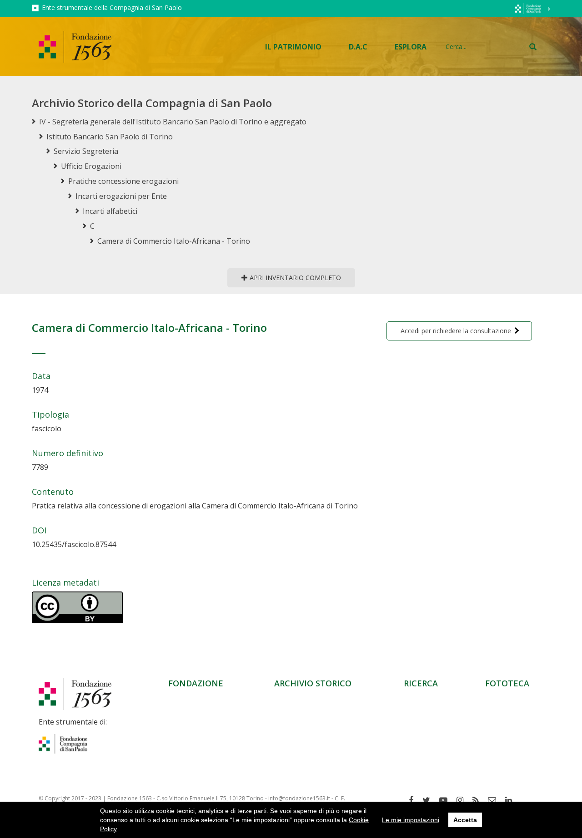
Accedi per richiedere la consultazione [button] (456, 330)
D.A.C (358, 47)
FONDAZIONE (195, 683)
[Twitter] (429, 800)
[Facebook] (414, 800)
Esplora (410, 47)
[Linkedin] (512, 800)
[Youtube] (446, 800)
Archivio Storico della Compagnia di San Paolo (152, 102)
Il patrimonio (293, 47)
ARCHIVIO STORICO (312, 683)
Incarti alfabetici (110, 211)
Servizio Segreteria (86, 151)
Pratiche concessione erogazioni (123, 181)
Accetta (465, 819)
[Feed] (479, 800)
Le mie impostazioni (410, 819)
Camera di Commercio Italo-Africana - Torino (173, 241)
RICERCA (421, 683)
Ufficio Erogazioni (91, 166)
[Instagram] (463, 800)
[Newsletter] (495, 800)
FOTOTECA (507, 683)
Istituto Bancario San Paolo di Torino (109, 137)
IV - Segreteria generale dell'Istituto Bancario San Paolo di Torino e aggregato (172, 122)
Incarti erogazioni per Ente (121, 196)
